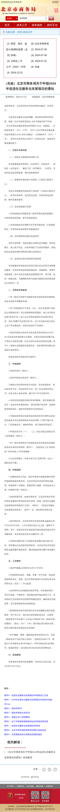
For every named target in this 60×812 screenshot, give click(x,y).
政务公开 (22, 25)
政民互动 (52, 25)
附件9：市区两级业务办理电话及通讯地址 (23, 734)
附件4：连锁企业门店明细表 (17, 717)
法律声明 (20, 786)
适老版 (55, 2)
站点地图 (30, 786)
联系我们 (49, 786)
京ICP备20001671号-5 (44, 806)
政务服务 (37, 25)
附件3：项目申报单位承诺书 (17, 713)
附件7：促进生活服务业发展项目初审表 (22, 726)
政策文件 (27, 32)
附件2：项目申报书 (13, 708)
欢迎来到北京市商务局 (11, 2)
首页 (7, 25)
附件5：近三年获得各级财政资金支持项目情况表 (26, 721)
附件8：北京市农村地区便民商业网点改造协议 (25, 730)
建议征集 (39, 786)
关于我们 (10, 786)
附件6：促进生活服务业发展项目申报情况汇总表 (26, 695)
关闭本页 (25, 777)
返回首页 (34, 777)
